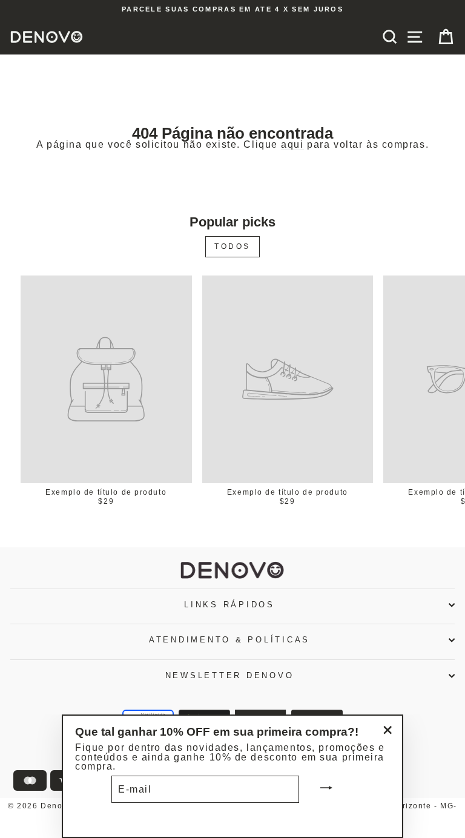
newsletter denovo (229, 675)
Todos (232, 246)
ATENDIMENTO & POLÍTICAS (229, 640)
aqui (292, 145)
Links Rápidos (229, 605)
